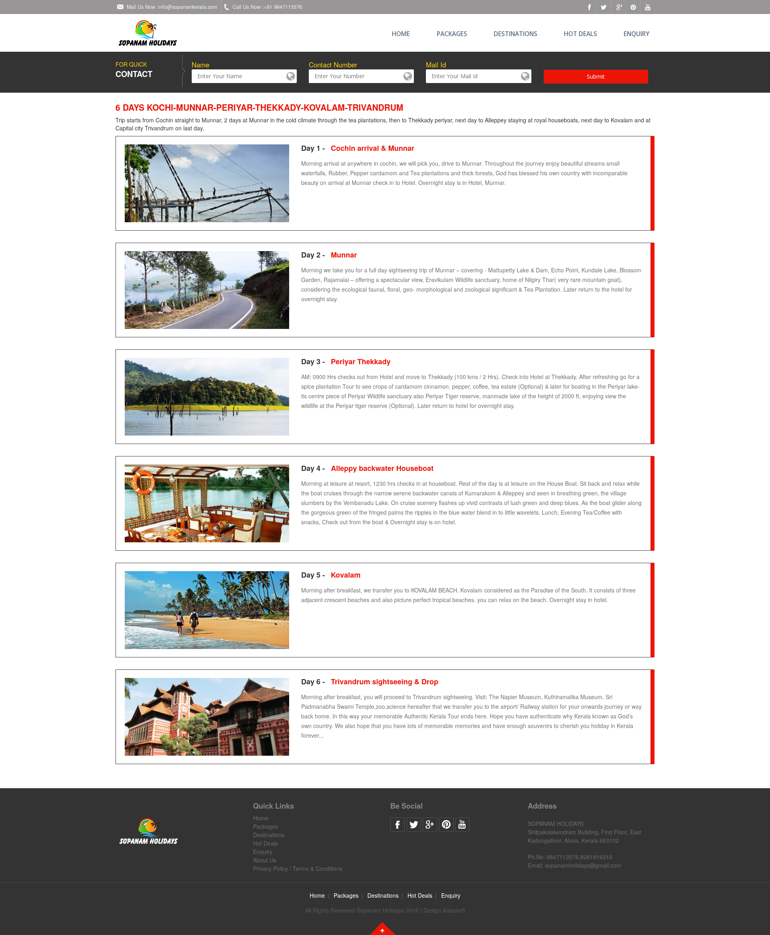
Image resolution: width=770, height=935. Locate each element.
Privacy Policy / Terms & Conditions (297, 868)
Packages (452, 33)
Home (401, 33)
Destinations (515, 33)
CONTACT (134, 73)
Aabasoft (454, 910)
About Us (264, 860)
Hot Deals (580, 33)
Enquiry (637, 33)
